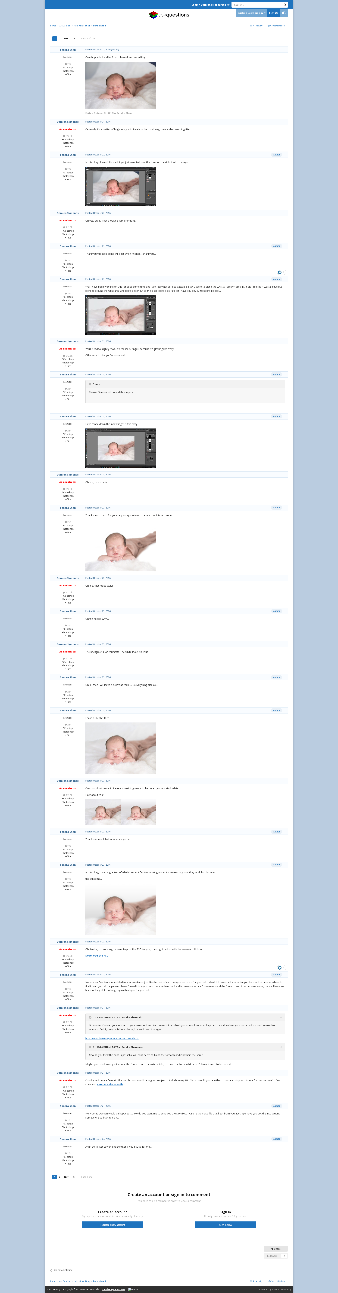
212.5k (69, 135)
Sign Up (273, 12)
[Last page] (74, 38)
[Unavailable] (120, 85)
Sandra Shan (68, 49)
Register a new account (112, 1224)
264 (69, 64)
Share (277, 1248)
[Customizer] (284, 13)
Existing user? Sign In (250, 12)
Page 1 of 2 (87, 38)
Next (67, 38)
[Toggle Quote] (90, 384)
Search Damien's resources (209, 4)
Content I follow (277, 25)
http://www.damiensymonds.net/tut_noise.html (112, 1038)
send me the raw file (110, 1084)
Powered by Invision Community (275, 1289)
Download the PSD (96, 955)
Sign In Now (225, 1224)
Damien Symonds (68, 121)
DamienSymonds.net (113, 1289)
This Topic (272, 4)
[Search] (285, 5)
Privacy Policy (53, 1289)
